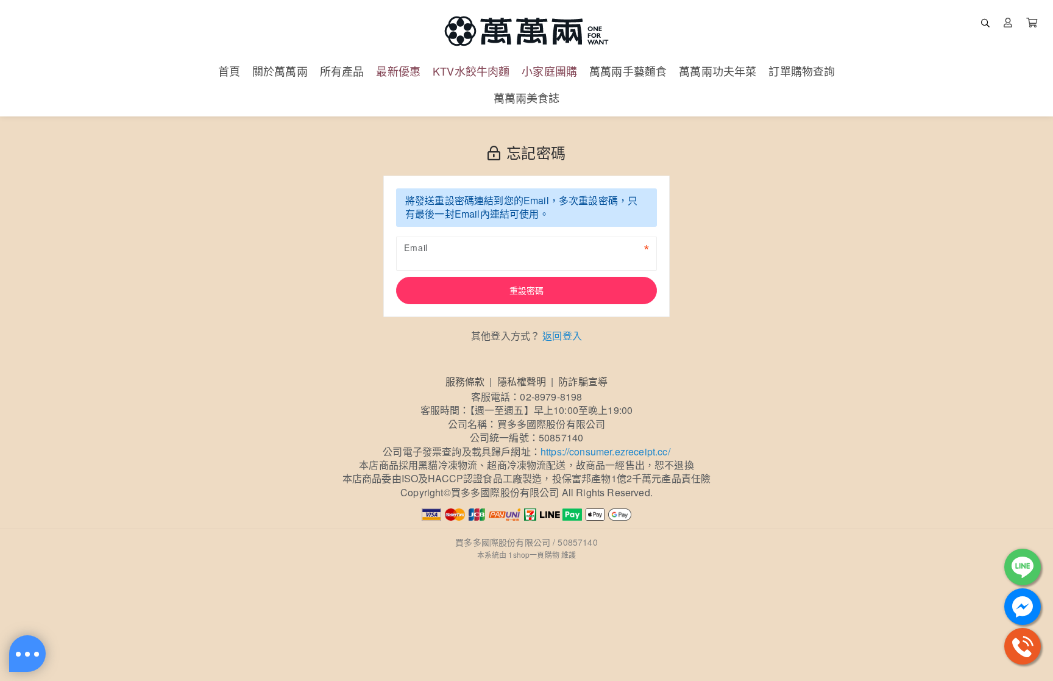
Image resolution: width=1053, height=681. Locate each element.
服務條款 (465, 381)
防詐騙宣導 (583, 381)
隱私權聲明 (522, 381)
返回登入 (562, 336)
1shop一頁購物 (533, 554)
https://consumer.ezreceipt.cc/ (605, 451)
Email (416, 247)
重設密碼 (526, 290)
